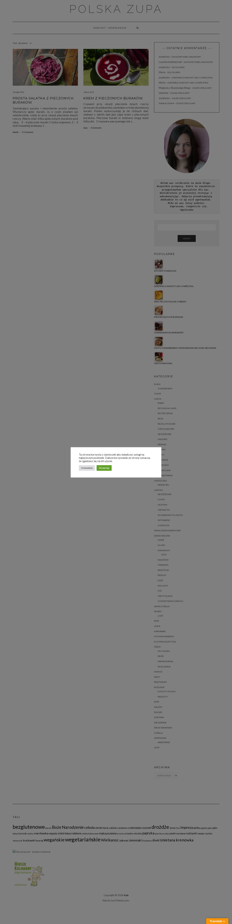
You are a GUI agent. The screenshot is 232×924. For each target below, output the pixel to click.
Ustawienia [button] (87, 467)
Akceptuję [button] (104, 467)
